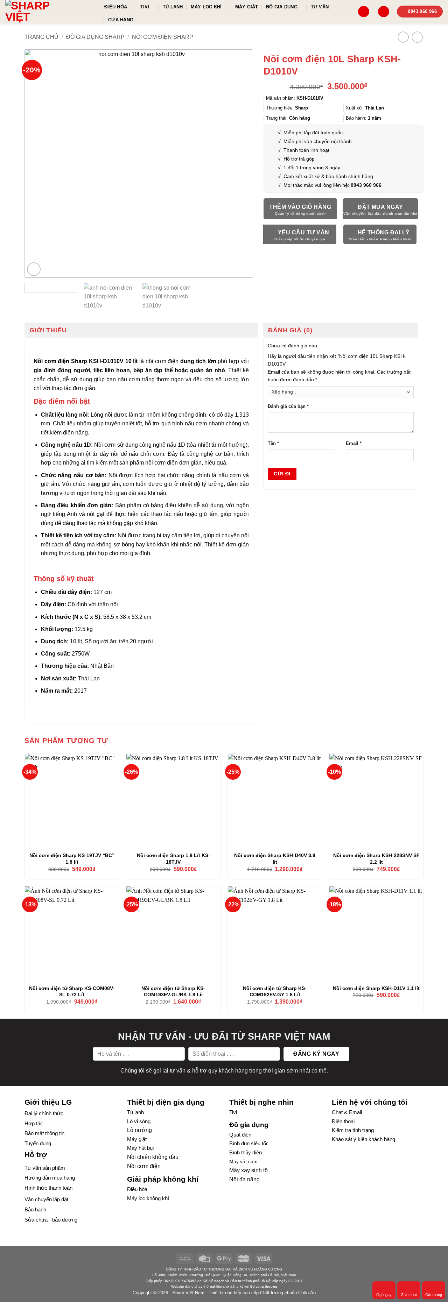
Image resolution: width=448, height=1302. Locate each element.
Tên (273, 443)
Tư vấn (320, 6)
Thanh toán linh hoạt (306, 150)
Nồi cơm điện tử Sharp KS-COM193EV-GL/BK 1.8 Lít (173, 991)
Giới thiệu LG (48, 1102)
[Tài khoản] (383, 11)
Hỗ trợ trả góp (299, 159)
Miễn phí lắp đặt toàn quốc (312, 132)
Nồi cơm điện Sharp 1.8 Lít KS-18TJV (173, 858)
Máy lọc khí (206, 6)
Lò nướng (139, 1130)
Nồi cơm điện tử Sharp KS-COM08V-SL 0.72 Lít (71, 991)
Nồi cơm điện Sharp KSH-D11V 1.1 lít (376, 988)
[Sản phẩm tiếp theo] (417, 36)
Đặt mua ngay (380, 207)
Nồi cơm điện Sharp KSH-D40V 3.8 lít (274, 858)
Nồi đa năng (244, 1179)
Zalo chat (409, 1295)
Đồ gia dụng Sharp (95, 37)
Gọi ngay (384, 1295)
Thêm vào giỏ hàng (300, 207)
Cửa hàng (120, 19)
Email (354, 443)
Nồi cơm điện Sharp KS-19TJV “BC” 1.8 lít (71, 858)
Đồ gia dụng (282, 6)
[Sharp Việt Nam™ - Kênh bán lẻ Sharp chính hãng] (49, 11)
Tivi (144, 6)
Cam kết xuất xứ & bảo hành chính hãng (328, 176)
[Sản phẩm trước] (403, 36)
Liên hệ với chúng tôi (369, 1102)
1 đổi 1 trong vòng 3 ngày (312, 167)
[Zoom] (34, 269)
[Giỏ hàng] (363, 11)
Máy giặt (246, 6)
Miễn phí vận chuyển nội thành (318, 141)
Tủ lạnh (173, 6)
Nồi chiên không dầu (152, 1157)
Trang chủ (41, 37)
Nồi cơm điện (144, 1166)
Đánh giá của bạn (288, 406)
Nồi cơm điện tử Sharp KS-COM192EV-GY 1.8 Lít (275, 991)
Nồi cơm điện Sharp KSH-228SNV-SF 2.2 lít (376, 858)
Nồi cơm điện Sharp (162, 37)
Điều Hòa (115, 6)
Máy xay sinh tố (248, 1170)
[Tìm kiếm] (347, 11)
